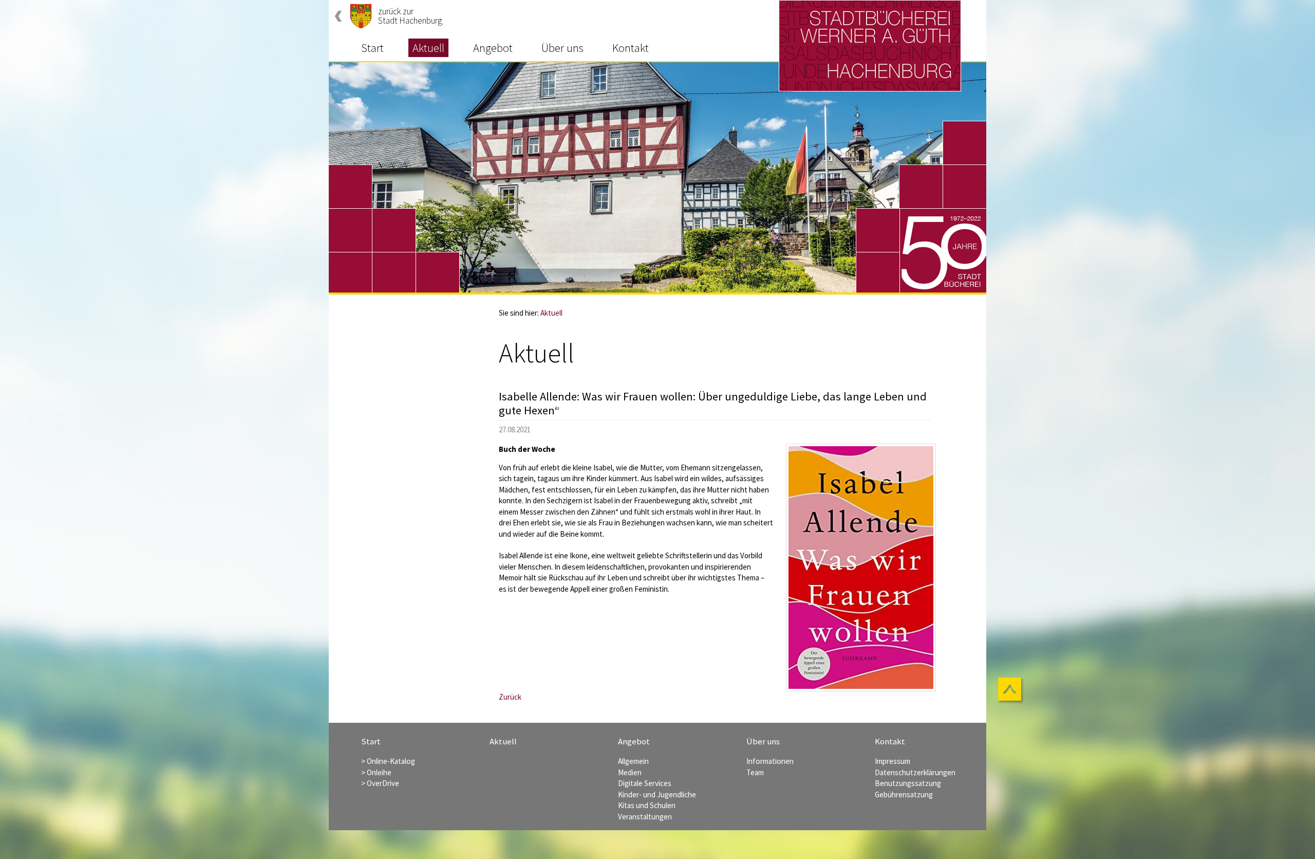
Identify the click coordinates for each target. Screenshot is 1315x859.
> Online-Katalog (388, 761)
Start (372, 48)
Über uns (562, 48)
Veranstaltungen (645, 816)
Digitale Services (644, 783)
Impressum (892, 761)
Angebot (493, 48)
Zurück (510, 697)
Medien (630, 772)
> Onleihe (376, 772)
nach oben (1011, 690)
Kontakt (630, 48)
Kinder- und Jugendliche (657, 794)
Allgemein (633, 761)
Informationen (770, 761)
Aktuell (428, 48)
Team (755, 772)
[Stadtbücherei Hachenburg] (870, 46)
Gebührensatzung (904, 794)
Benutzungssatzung (908, 783)
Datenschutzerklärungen (915, 772)
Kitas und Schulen (646, 805)
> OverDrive (380, 783)
